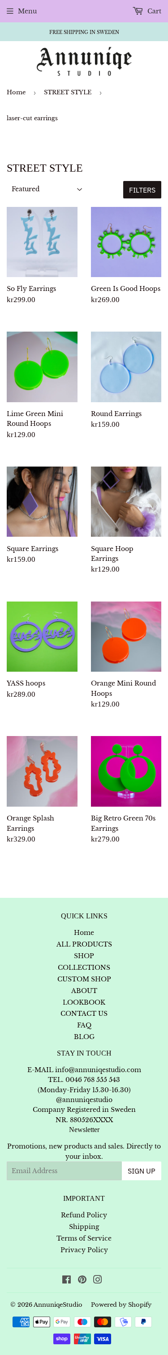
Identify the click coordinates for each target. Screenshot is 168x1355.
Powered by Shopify (121, 1305)
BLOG (84, 1037)
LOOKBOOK (84, 1002)
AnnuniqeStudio (58, 1305)
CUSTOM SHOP (84, 979)
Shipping (84, 1227)
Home (16, 92)
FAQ (84, 1025)
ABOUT (84, 991)
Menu (27, 11)
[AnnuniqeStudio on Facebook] (66, 1281)
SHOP (84, 956)
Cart (153, 11)
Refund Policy (84, 1215)
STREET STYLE (67, 92)
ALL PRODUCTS (84, 944)
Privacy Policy (84, 1250)
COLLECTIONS (84, 968)
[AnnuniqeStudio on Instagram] (97, 1281)
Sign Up (141, 1170)
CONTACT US (84, 1014)
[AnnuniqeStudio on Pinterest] (82, 1281)
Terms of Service (84, 1238)
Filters (142, 189)
